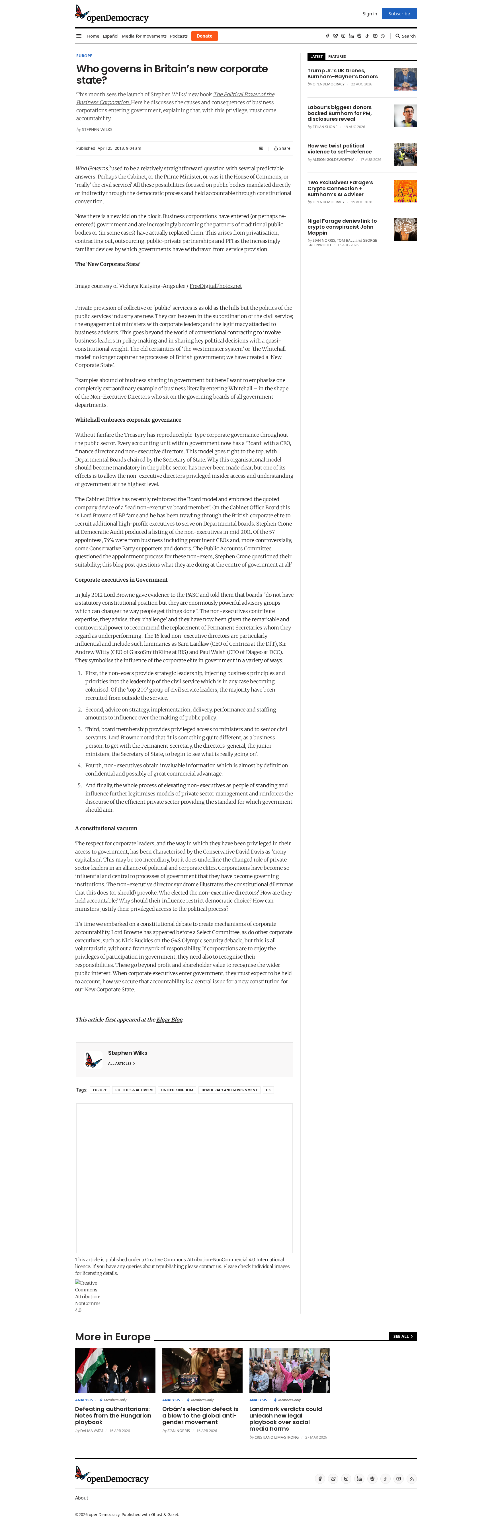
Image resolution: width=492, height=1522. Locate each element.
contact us (210, 1266)
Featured (337, 56)
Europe (84, 55)
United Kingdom (177, 1090)
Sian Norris (324, 240)
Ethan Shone (325, 126)
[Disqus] (184, 1178)
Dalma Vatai (91, 1430)
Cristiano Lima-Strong (277, 1437)
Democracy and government (229, 1090)
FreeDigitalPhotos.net (216, 286)
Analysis (84, 1399)
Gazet (172, 1514)
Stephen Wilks (97, 129)
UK (268, 1090)
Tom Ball (345, 240)
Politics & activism (134, 1090)
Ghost (156, 1514)
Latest (316, 56)
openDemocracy (329, 84)
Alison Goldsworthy (333, 159)
